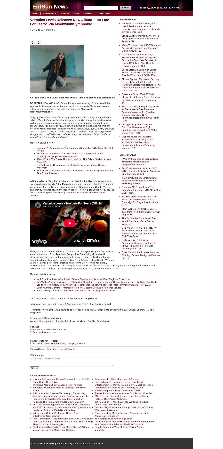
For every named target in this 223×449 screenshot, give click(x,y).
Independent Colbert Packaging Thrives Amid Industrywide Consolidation (55, 414)
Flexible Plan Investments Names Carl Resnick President (124, 393)
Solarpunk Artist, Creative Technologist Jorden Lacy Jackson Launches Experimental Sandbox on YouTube (60, 394)
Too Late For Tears (66, 109)
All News (88, 14)
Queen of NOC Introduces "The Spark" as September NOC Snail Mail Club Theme (141, 190)
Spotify (91, 321)
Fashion (65, 14)
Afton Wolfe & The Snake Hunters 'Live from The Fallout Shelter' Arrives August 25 (141, 212)
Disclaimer (52, 349)
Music (76, 14)
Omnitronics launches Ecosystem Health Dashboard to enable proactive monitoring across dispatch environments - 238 (141, 27)
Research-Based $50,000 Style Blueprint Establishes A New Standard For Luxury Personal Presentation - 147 (141, 98)
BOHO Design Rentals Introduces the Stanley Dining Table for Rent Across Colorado (122, 397)
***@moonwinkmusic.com (43, 332)
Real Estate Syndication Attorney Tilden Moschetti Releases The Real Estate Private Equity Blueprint (58, 400)
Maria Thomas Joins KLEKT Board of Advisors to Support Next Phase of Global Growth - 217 (141, 48)
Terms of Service (81, 443)
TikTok (71, 321)
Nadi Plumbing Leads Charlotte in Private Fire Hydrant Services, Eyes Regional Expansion (83, 279)
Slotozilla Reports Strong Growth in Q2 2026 (117, 390)
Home (35, 14)
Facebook (61, 321)
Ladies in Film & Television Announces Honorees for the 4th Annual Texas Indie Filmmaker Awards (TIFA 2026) (138, 244)
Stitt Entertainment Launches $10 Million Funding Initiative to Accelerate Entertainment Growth (141, 171)
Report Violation (68, 349)
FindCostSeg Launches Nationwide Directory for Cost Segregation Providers (76, 290)
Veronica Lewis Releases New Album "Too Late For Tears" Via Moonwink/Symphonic (69, 22)
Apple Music (103, 321)
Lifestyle (71, 343)
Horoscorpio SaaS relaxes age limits (113, 418)
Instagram (45, 321)
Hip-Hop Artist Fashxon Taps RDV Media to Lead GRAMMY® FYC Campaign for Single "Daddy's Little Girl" (140, 200)
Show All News (37, 349)
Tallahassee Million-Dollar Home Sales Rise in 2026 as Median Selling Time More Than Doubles (60, 428)
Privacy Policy (63, 443)
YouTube (81, 321)
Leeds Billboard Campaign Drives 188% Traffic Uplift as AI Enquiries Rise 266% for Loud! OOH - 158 (139, 72)
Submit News (104, 14)
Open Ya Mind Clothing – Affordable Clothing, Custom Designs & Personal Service (141, 255)
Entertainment (49, 14)
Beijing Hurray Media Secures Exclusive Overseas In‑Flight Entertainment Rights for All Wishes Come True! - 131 (140, 128)
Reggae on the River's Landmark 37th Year (117, 379)
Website (34, 321)
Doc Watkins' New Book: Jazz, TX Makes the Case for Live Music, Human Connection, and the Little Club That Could (139, 232)
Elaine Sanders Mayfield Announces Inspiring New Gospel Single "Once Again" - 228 (140, 38)
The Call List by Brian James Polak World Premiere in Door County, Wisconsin (140, 221)
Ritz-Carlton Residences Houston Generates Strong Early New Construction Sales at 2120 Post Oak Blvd (124, 423)
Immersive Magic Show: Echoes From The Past (57, 385)
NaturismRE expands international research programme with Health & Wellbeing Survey (140, 180)
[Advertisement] (180, 67)
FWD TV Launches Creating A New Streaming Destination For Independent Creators (140, 162)
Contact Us (97, 443)
